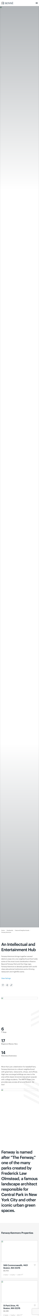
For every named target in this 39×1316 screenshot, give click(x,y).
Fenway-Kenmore (6, 932)
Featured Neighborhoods (22, 930)
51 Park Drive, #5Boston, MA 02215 (11, 1306)
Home (3, 930)
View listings (6, 978)
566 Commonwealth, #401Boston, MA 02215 (15, 1266)
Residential (10, 930)
